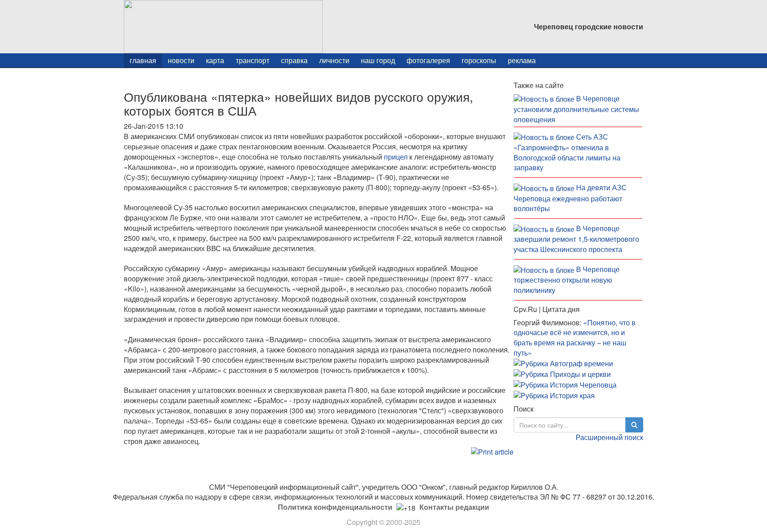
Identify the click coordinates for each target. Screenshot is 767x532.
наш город (378, 60)
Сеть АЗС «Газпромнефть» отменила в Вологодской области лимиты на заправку (567, 152)
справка (294, 60)
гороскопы (479, 60)
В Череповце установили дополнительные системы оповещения (576, 108)
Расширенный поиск (609, 437)
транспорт (252, 60)
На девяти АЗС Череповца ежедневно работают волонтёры (570, 197)
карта (215, 60)
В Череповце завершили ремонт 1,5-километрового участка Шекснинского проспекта (576, 238)
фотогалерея (428, 60)
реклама (522, 60)
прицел (395, 157)
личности (334, 60)
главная (143, 60)
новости (181, 60)
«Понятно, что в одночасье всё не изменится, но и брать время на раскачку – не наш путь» (575, 337)
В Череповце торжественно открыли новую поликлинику (567, 279)
